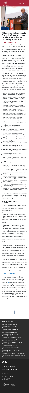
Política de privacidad (8, 374)
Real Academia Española (7, 321)
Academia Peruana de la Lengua (9, 332)
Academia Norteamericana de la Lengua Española (13, 355)
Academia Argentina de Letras (9, 348)
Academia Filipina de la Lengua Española (11, 337)
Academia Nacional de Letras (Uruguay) (11, 350)
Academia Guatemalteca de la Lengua (10, 334)
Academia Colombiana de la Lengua (10, 323)
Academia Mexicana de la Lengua (9, 326)
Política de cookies (7, 376)
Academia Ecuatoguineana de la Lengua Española (13, 356)
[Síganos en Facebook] (6, 362)
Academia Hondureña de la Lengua (10, 351)
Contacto (5, 379)
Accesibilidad (6, 378)
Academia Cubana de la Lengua (9, 340)
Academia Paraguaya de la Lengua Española (12, 342)
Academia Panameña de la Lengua (10, 339)
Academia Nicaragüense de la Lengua (10, 347)
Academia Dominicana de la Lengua (10, 345)
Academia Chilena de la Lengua (9, 331)
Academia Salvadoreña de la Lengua (10, 327)
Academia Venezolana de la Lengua (10, 329)
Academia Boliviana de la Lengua (9, 343)
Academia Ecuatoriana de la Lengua (10, 324)
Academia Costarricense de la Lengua (10, 335)
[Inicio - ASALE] (6, 3)
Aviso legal (5, 373)
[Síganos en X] (3, 362)
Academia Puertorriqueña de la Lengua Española (13, 353)
